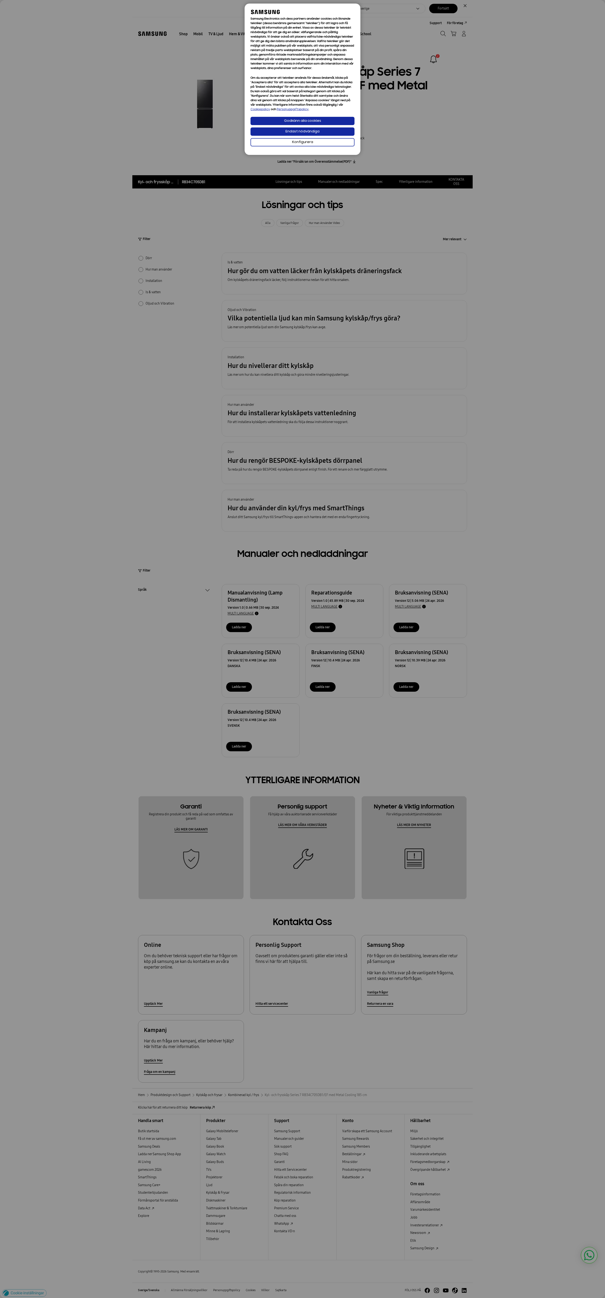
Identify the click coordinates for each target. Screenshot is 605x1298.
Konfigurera (302, 142)
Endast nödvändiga (302, 131)
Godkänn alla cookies (302, 121)
